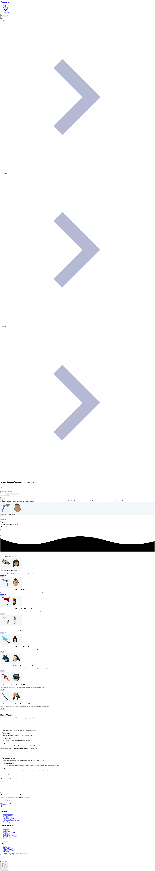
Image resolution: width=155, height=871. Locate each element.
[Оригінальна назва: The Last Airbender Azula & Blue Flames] (11, 644)
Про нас (4, 846)
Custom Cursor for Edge (7, 815)
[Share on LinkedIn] (77, 533)
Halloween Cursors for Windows (9, 821)
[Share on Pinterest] (77, 532)
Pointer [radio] (10, 491)
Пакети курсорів (6, 834)
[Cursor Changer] (1, 2)
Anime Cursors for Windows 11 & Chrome (11, 820)
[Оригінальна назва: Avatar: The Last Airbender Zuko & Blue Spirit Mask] (11, 663)
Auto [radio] (2, 491)
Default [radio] (6, 491)
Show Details (4, 861)
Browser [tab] (3, 715)
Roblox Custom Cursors (7, 819)
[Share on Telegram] (77, 534)
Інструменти (5, 7)
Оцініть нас (5, 841)
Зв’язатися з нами (6, 847)
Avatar (1, 501)
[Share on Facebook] (77, 529)
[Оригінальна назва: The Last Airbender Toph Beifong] (11, 682)
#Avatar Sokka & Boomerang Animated (14, 793)
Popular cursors (6, 829)
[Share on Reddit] (77, 535)
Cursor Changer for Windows (8, 818)
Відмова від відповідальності (9, 850)
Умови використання (7, 849)
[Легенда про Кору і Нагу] (11, 568)
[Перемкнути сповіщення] (0, 17)
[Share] (1, 497)
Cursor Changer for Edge (8, 817)
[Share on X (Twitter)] (77, 530)
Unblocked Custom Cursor (8, 835)
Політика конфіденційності (8, 848)
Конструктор (5, 830)
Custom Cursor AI (6, 831)
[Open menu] (0, 14)
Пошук (4, 827)
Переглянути (3, 575)
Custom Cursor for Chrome (8, 814)
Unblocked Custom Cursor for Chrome (10, 836)
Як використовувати (7, 12)
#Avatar (4, 793)
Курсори (4, 6)
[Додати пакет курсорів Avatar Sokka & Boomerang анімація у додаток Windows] (4, 499)
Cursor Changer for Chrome (8, 816)
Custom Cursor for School (8, 837)
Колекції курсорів (6, 833)
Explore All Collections (4, 787)
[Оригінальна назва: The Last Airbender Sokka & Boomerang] (11, 587)
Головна (4, 4)
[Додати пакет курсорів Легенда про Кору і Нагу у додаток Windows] (4, 576)
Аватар (6, 517)
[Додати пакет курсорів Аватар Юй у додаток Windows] (4, 633)
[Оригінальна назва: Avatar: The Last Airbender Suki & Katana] (11, 701)
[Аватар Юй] (11, 625)
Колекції (4, 5)
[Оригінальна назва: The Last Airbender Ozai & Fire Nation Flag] (11, 606)
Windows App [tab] (10, 715)
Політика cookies (6, 851)
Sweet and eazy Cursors (7, 822)
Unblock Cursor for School (8, 838)
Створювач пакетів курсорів (9, 832)
